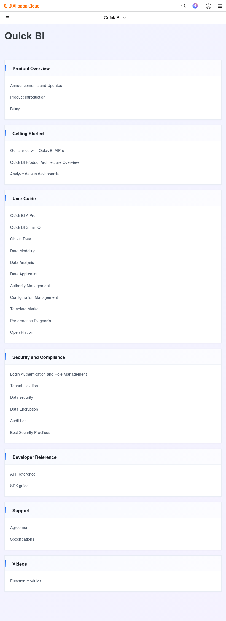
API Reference (23, 474)
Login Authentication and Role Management (48, 374)
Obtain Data (20, 239)
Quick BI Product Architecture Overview (44, 162)
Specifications (22, 539)
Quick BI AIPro (23, 215)
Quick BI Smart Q (25, 227)
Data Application (24, 273)
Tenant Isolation (24, 385)
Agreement (19, 527)
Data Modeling (23, 250)
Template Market (25, 308)
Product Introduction (27, 97)
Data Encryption (24, 409)
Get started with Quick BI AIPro (37, 150)
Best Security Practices (30, 432)
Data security (21, 397)
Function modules (25, 581)
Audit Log (18, 420)
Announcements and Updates (36, 85)
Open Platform (23, 332)
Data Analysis (22, 262)
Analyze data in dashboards (34, 174)
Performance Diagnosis (30, 320)
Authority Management (30, 285)
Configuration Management (34, 297)
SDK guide (19, 485)
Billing (15, 109)
